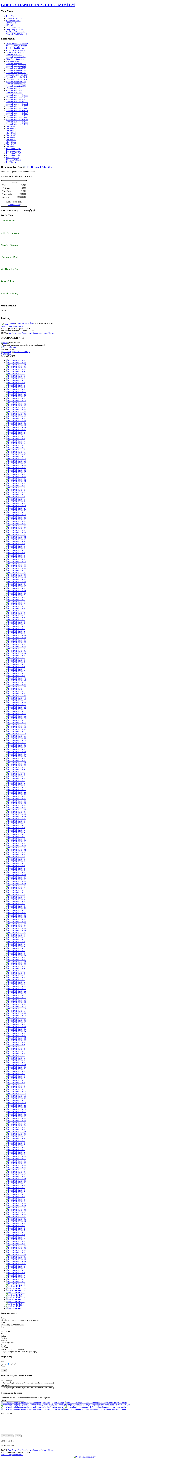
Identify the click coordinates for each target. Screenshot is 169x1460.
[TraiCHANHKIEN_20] (16, 407)
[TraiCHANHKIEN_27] (16, 392)
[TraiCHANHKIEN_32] (16, 716)
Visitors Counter (14, 205)
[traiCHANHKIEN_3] (15, 1304)
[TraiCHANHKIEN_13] (16, 423)
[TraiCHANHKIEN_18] (16, 412)
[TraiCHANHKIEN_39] (16, 700)
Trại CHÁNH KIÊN (25, 323)
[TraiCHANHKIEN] (14, 691)
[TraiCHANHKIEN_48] (16, 678)
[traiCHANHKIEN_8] (15, 1293)
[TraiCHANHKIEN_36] (16, 707)
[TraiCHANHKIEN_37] (16, 705)
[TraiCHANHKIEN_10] (16, 369)
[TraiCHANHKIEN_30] (16, 720)
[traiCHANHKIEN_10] (15, 1288)
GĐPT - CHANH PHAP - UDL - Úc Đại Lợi (38, 5)
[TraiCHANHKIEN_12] (16, 367)
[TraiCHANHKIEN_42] (16, 693)
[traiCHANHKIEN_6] (15, 1297)
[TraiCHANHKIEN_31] (16, 718)
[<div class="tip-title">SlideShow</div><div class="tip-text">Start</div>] (4, 343)
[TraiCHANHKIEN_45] (16, 684)
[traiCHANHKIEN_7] (15, 1295)
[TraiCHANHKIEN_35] (16, 709)
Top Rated (12, 333)
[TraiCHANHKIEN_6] (15, 378)
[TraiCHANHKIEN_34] (16, 711)
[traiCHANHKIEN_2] (15, 1306)
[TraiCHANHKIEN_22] (16, 403)
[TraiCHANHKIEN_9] (15, 374)
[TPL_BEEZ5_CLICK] (37, 167)
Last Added (22, 333)
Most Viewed (49, 333)
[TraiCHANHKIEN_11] (16, 365)
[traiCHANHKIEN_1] (15, 1308)
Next (3, 354)
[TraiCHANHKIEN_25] (16, 396)
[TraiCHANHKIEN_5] (15, 380)
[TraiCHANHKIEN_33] (16, 714)
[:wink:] (98, 1405)
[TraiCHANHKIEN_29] (16, 722)
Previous (13, 347)
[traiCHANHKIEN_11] (15, 1286)
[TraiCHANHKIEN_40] (16, 698)
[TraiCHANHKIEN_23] (16, 401)
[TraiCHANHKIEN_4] (15, 383)
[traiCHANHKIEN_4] (15, 1302)
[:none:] (32, 1407)
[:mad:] (96, 1407)
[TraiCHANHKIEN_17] (16, 414)
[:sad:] (32, 1409)
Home (12, 323)
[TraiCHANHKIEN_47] (16, 680)
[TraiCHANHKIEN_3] (15, 385)
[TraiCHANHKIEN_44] (16, 687)
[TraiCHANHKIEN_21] (16, 405)
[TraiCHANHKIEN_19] (16, 409)
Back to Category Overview (12, 326)
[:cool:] (96, 1402)
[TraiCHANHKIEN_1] (15, 389)
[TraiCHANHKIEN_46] (16, 682)
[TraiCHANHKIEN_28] (16, 725)
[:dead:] (94, 1409)
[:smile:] (32, 1402)
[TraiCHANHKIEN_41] (16, 696)
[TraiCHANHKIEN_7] (15, 376)
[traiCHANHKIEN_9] (15, 1290)
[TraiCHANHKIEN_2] (15, 387)
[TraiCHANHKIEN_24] (16, 398)
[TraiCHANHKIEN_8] (15, 371)
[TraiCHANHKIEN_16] (16, 416)
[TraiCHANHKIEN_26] (16, 394)
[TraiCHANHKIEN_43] (16, 689)
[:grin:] (33, 1405)
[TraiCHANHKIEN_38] (16, 702)
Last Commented (35, 333)
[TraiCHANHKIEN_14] (16, 362)
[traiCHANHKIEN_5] (15, 1299)
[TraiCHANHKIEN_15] (16, 360)
